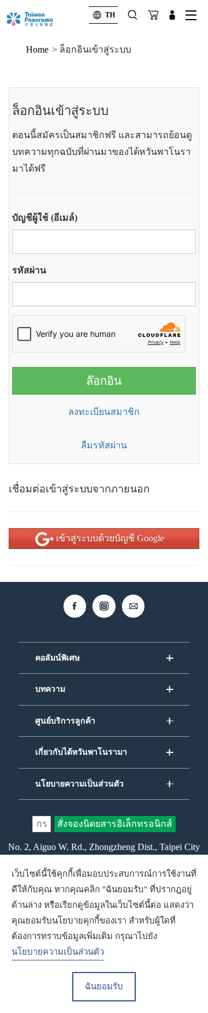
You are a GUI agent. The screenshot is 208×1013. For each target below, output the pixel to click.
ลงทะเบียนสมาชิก (104, 412)
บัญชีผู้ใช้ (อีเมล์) (44, 217)
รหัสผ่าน (29, 270)
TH (110, 15)
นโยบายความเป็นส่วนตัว (58, 951)
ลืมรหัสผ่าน (104, 445)
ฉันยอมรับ (104, 986)
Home (37, 49)
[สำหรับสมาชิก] (172, 15)
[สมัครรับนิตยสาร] (153, 15)
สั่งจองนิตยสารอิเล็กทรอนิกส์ (114, 824)
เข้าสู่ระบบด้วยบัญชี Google (109, 538)
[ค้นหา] (133, 15)
